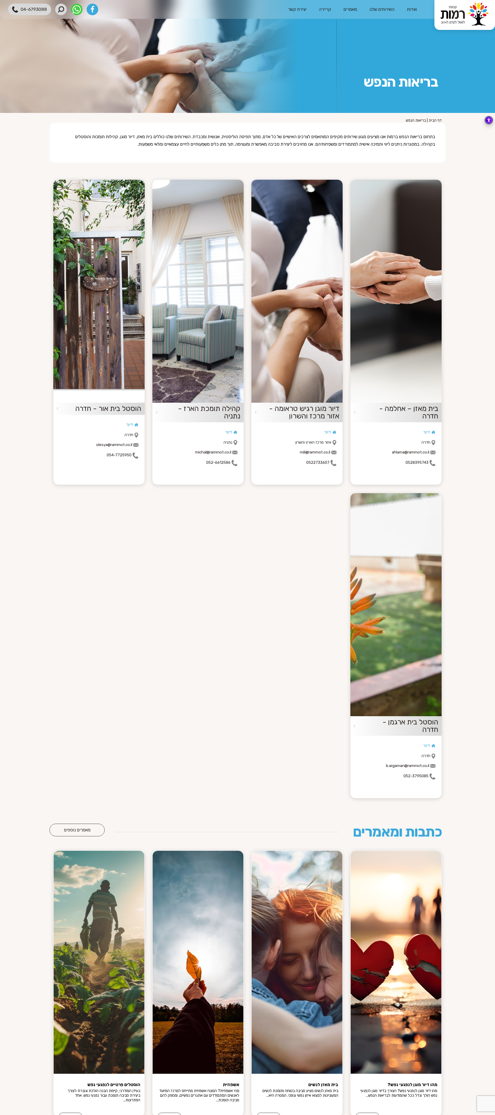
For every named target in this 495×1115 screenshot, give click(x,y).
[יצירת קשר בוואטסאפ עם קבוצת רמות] (76, 9)
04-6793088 (34, 9)
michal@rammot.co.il (213, 452)
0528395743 (417, 462)
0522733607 (317, 462)
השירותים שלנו (381, 9)
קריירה (325, 9)
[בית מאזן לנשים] (297, 962)
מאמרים (350, 9)
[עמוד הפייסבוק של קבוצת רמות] (92, 9)
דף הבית (435, 120)
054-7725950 (119, 455)
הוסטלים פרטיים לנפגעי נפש (113, 1084)
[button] (61, 9)
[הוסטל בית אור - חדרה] (99, 291)
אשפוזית (231, 1084)
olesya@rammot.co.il (114, 444)
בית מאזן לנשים (323, 1084)
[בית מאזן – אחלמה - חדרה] (396, 291)
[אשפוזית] (198, 962)
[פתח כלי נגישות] (489, 120)
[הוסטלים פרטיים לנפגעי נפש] (99, 962)
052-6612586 (218, 462)
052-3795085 (415, 776)
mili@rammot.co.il (315, 452)
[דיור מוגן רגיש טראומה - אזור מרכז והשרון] (297, 291)
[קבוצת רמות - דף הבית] (464, 15)
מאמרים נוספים (77, 829)
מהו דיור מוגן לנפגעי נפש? (412, 1084)
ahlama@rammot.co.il (410, 452)
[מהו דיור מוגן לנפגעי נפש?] (396, 962)
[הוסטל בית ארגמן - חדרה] (396, 604)
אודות (412, 9)
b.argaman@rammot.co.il (407, 765)
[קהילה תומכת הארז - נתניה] (198, 291)
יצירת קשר (297, 9)
